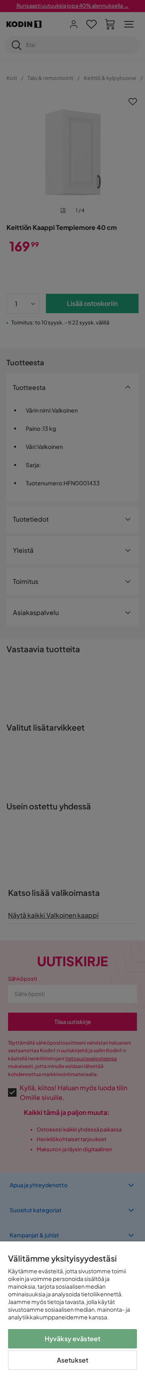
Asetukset (72, 1360)
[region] (72, 1311)
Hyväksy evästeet (73, 1338)
